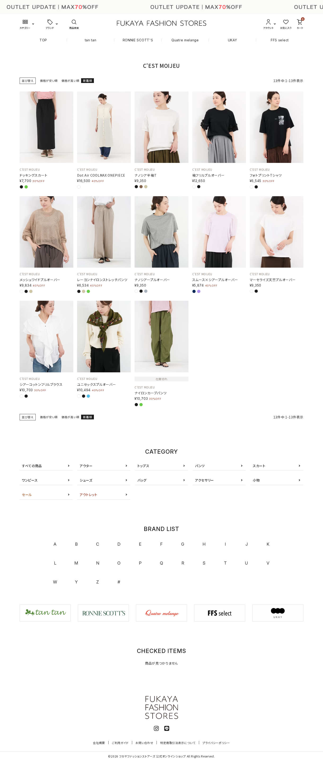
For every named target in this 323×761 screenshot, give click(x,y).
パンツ (200, 465)
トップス (143, 465)
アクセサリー (204, 480)
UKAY (232, 40)
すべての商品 (32, 465)
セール (27, 494)
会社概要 (99, 743)
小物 (256, 480)
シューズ (86, 480)
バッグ (142, 480)
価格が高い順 (70, 80)
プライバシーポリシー (216, 743)
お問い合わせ (144, 743)
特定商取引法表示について (177, 743)
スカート (259, 465)
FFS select (280, 40)
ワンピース (30, 480)
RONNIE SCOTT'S (138, 40)
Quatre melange (185, 40)
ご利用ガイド (120, 743)
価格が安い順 (49, 80)
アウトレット (88, 494)
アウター (86, 465)
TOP (43, 40)
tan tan (90, 40)
